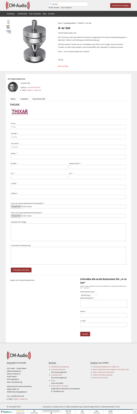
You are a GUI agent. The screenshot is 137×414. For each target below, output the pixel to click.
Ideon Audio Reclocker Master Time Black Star (111, 369)
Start (60, 23)
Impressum (47, 407)
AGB (117, 407)
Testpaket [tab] (24, 99)
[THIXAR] (68, 111)
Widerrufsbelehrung (73, 407)
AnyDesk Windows (58, 369)
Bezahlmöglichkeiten (91, 407)
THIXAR (80, 23)
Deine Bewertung (87, 292)
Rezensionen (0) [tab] (39, 99)
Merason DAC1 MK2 (100, 378)
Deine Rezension (87, 298)
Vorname (15, 143)
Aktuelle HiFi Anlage (18, 222)
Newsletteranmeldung (60, 367)
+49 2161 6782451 (33, 87)
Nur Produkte (66, 7)
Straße (14, 163)
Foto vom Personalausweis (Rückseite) (26, 213)
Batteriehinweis (108, 407)
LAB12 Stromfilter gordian (102, 375)
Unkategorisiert (70, 23)
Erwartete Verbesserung (20, 245)
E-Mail (13, 183)
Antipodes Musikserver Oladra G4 (106, 367)
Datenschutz (59, 407)
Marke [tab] (13, 99)
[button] (12, 13)
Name (13, 153)
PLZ (12, 173)
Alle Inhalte (55, 7)
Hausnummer (74, 163)
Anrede (14, 133)
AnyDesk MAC (56, 375)
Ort (70, 173)
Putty (53, 380)
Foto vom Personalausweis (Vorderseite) (27, 203)
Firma (13, 123)
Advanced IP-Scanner (59, 386)
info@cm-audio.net (33, 90)
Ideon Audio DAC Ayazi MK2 (103, 372)
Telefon (14, 193)
